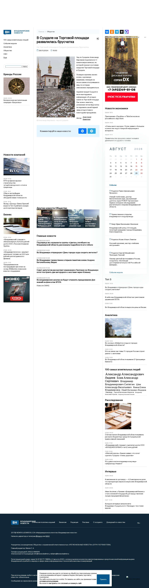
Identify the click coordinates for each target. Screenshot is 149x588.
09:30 (111, 488)
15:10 (111, 134)
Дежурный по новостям (115, 522)
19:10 (111, 112)
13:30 (111, 341)
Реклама (85, 522)
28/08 (5, 178)
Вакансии (62, 522)
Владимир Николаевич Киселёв (126, 394)
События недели (10, 43)
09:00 (10, 98)
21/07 (106, 500)
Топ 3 (108, 279)
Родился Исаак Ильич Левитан (123, 239)
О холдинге (97, 522)
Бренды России (12, 74)
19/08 (107, 475)
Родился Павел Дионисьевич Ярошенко (122, 192)
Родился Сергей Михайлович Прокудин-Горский (122, 254)
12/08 (107, 459)
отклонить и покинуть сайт (71, 583)
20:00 (9, 250)
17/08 (106, 451)
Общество (7, 50)
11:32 (9, 262)
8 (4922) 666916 (33, 552)
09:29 (111, 293)
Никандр (109, 392)
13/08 (107, 349)
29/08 (5, 98)
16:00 (111, 459)
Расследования (114, 400)
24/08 (107, 341)
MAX (48, 536)
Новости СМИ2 (43, 285)
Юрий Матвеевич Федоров (134, 390)
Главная (42, 32)
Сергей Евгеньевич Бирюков (124, 392)
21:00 (9, 237)
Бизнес (7, 214)
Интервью (110, 471)
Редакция (74, 522)
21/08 (107, 443)
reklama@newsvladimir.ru (59, 554)
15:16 (9, 201)
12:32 (9, 178)
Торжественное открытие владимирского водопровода (121, 215)
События (112, 185)
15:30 (111, 122)
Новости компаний (14, 154)
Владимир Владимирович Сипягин (120, 382)
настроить (53, 583)
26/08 (5, 262)
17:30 (110, 443)
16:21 (9, 191)
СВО (5, 54)
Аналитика (7, 47)
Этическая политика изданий (43, 522)
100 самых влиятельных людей (15, 40)
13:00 (110, 451)
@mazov (39, 536)
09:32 (111, 475)
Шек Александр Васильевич (123, 386)
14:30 (111, 283)
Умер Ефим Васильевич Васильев (124, 224)
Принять (103, 579)
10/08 (107, 357)
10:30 (111, 349)
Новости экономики (116, 108)
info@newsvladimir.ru (42, 554)
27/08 (5, 191)
